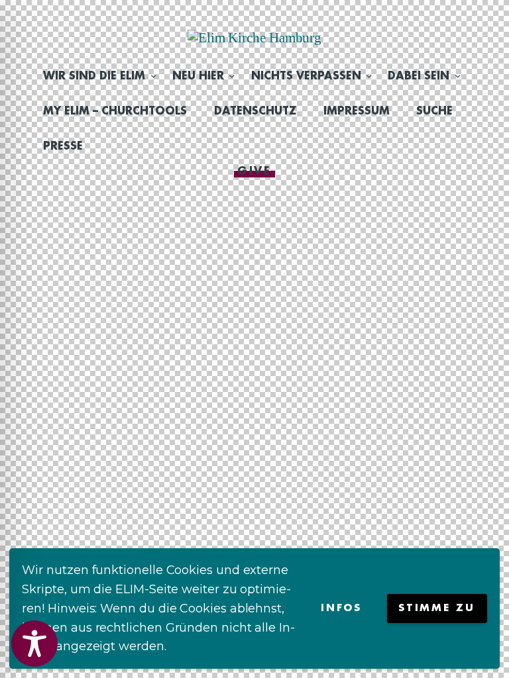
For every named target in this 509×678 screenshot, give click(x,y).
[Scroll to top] (486, 646)
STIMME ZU (436, 608)
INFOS (341, 608)
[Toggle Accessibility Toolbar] (34, 643)
